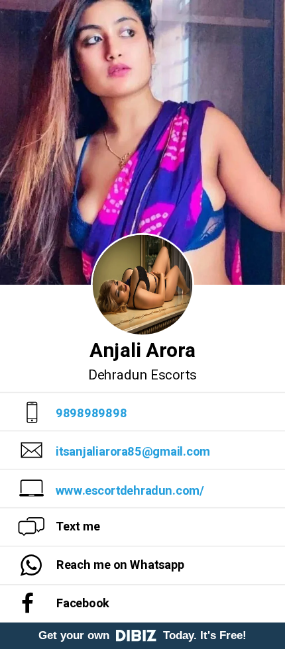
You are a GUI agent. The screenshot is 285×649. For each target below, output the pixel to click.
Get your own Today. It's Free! (142, 635)
